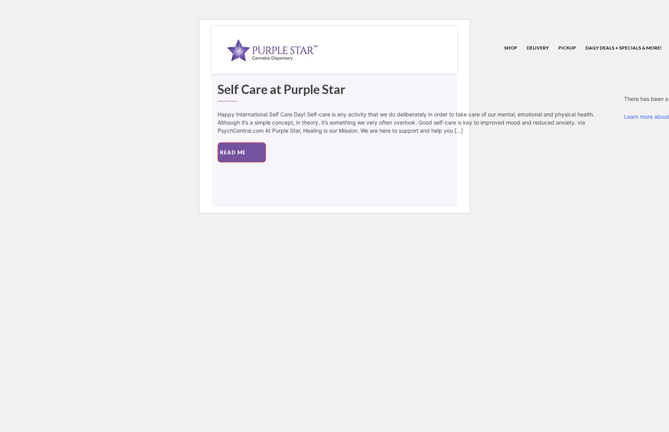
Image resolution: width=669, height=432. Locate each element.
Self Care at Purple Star (281, 89)
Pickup (567, 48)
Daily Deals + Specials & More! (623, 48)
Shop (510, 48)
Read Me (233, 152)
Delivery (538, 48)
